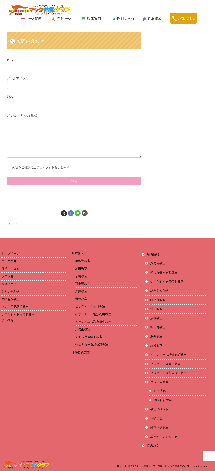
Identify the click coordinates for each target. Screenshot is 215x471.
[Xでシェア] (64, 213)
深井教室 (81, 291)
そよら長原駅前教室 (15, 306)
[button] (85, 213)
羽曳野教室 (82, 283)
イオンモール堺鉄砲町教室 (93, 314)
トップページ (10, 253)
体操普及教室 (10, 299)
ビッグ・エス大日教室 (90, 306)
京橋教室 (81, 276)
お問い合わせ (10, 291)
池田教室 (81, 268)
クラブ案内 (8, 276)
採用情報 (7, 320)
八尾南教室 (82, 329)
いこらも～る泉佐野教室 (18, 314)
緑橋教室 (81, 299)
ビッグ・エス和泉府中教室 (93, 321)
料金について (10, 284)
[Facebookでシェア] (71, 213)
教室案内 (78, 253)
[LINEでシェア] (78, 213)
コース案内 (8, 261)
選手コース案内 (12, 269)
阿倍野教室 (82, 261)
